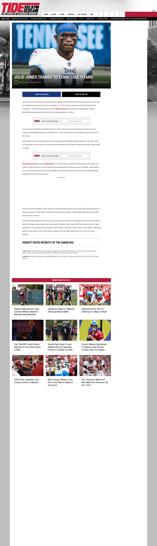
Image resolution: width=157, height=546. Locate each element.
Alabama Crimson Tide (38, 19)
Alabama (49, 251)
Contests (71, 14)
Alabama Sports (56, 256)
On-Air (53, 14)
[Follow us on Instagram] (111, 14)
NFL (44, 253)
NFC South (38, 253)
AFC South (35, 251)
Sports (24, 258)
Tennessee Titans (72, 253)
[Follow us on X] (122, 14)
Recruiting (85, 256)
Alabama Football (59, 251)
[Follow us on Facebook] (106, 14)
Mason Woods (23, 82)
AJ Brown (42, 251)
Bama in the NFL (72, 19)
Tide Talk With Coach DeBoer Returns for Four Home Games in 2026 (27, 347)
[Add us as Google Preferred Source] (101, 14)
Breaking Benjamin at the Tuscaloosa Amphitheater (129, 19)
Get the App (82, 14)
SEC (82, 19)
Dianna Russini (61, 109)
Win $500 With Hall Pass (20, 19)
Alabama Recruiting (57, 19)
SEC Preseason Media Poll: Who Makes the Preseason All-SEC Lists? (94, 382)
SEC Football (60, 253)
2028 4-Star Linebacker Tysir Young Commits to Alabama (26, 381)
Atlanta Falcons (71, 251)
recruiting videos (47, 164)
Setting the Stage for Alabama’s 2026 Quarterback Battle (61, 310)
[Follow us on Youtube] (117, 14)
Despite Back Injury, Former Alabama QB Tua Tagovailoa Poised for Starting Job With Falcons (60, 347)
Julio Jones (31, 253)
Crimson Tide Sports (84, 251)
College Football (73, 256)
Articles (64, 256)
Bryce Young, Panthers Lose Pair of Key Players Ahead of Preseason (60, 382)
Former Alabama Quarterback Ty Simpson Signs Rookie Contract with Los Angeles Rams (94, 347)
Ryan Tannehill (51, 253)
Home (46, 14)
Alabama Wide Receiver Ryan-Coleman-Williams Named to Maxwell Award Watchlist (27, 312)
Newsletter (90, 19)
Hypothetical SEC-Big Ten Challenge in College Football (94, 310)
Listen (61, 14)
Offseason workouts (30, 164)
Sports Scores (103, 19)
